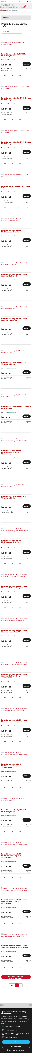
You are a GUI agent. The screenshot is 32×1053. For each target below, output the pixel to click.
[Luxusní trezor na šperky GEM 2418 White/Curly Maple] (16, 351)
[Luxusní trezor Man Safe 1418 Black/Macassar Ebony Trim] (16, 219)
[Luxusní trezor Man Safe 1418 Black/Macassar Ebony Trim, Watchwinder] (16, 439)
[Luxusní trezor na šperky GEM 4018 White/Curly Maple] (16, 485)
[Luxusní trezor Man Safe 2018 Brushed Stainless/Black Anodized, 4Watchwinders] (16, 663)
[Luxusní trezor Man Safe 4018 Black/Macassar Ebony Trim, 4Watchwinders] (16, 753)
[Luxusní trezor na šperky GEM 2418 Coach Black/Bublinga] (16, 395)
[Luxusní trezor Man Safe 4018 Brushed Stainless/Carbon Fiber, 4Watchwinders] (16, 935)
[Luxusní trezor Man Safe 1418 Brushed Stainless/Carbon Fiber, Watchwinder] (16, 619)
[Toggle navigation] (9, 10)
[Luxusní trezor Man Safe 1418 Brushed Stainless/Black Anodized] (16, 263)
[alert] (16, 1031)
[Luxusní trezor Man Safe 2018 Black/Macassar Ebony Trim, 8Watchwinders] (16, 843)
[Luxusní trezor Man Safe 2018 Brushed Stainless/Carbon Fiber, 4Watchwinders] (16, 709)
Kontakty (3, 1)
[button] (29, 1)
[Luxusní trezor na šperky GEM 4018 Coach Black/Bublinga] (16, 87)
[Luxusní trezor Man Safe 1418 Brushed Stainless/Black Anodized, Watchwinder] (16, 575)
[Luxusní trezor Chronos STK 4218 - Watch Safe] (16, 175)
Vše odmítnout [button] (16, 1046)
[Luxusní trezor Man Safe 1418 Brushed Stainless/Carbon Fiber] (16, 307)
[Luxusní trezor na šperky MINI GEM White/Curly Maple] (16, 43)
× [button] (30, 1010)
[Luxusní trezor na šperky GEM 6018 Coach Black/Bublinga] (16, 131)
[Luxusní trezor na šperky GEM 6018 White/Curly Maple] (16, 799)
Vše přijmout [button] (16, 1042)
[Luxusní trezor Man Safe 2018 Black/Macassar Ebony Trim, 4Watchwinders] (16, 529)
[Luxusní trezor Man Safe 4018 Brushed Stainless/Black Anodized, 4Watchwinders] (16, 889)
